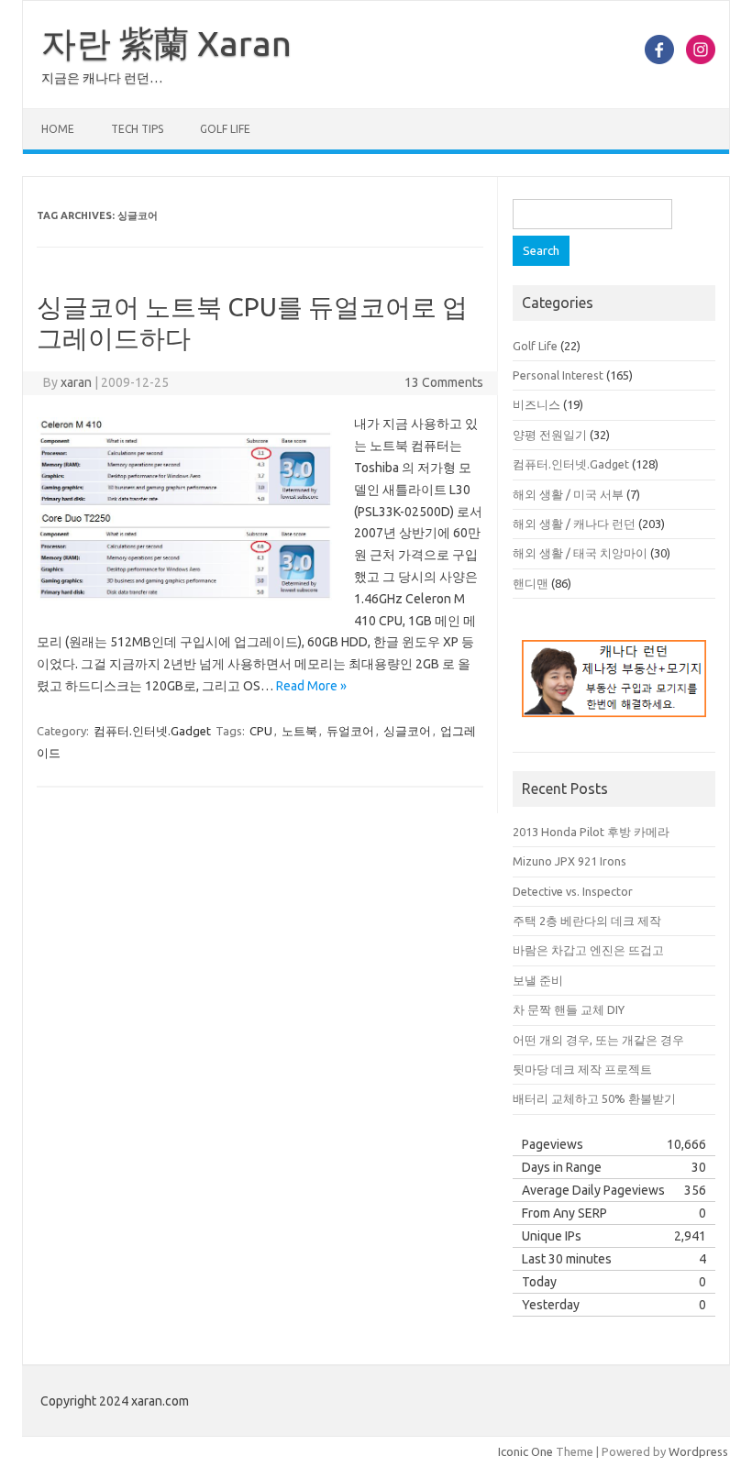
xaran (76, 382)
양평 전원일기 (550, 434)
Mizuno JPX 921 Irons (569, 861)
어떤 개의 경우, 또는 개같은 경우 (598, 1039)
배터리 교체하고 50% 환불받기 (594, 1098)
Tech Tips (137, 129)
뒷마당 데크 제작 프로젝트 (582, 1069)
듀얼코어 (350, 730)
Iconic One (525, 1451)
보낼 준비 (538, 980)
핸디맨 (530, 583)
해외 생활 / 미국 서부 (568, 494)
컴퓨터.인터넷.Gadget (152, 730)
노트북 (299, 730)
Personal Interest (558, 375)
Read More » (311, 685)
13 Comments (443, 382)
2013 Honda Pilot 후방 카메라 (591, 831)
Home (57, 129)
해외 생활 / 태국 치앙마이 (580, 552)
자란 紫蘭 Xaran (166, 43)
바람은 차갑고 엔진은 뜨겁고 (588, 949)
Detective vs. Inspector (573, 891)
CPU (260, 730)
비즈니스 (536, 404)
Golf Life (225, 129)
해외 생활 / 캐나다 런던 (574, 523)
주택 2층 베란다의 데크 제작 (587, 920)
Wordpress (698, 1451)
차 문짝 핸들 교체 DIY (569, 1009)
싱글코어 (407, 730)
